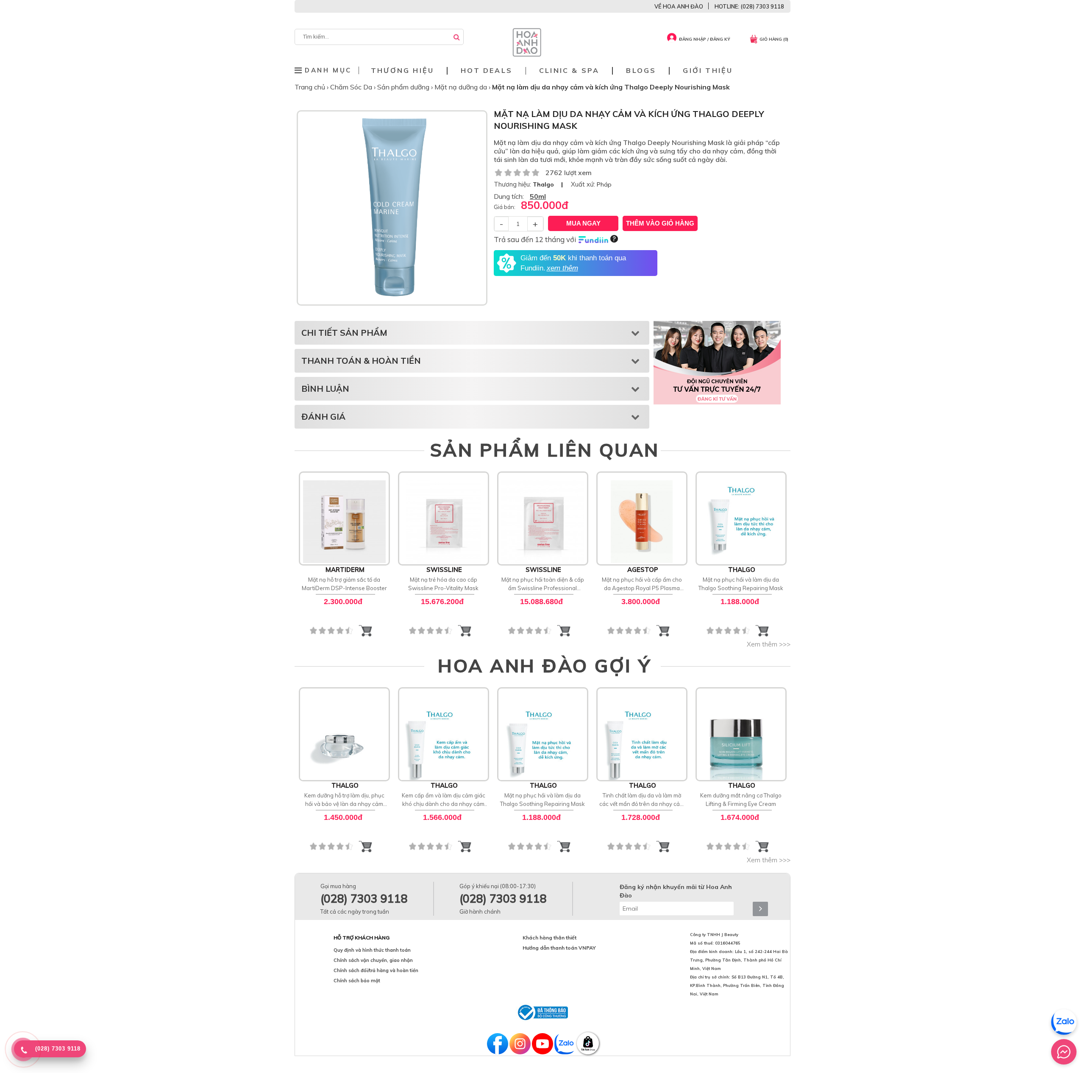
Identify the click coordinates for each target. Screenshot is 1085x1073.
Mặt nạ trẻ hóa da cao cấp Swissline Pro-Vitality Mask (443, 583)
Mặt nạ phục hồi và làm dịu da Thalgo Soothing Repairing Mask (740, 583)
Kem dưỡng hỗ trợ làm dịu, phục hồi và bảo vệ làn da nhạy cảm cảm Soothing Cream (344, 800)
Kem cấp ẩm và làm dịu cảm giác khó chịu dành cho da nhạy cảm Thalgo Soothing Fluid (443, 800)
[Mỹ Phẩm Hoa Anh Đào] (526, 54)
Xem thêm (344, 517)
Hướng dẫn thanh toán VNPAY (559, 948)
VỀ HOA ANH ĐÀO (678, 6)
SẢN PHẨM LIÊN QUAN (544, 449)
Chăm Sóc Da (352, 87)
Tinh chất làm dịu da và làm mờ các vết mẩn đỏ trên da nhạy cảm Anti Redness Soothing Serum (641, 800)
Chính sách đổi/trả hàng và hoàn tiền (376, 970)
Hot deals (486, 71)
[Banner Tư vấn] (717, 362)
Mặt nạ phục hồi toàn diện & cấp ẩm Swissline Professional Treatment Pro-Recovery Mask (542, 584)
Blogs (641, 71)
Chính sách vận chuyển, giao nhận (373, 960)
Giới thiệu (708, 71)
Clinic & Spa (569, 71)
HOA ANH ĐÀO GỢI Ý (544, 665)
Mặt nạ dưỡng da (461, 87)
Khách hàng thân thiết (549, 937)
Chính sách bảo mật (357, 981)
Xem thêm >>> (768, 644)
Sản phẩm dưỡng (404, 87)
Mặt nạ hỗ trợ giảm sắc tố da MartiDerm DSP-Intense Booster (344, 583)
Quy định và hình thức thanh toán (372, 950)
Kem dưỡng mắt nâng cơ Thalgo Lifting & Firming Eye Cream (741, 799)
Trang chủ (311, 87)
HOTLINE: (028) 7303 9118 (749, 6)
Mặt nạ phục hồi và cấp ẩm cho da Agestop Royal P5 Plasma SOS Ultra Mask (642, 584)
